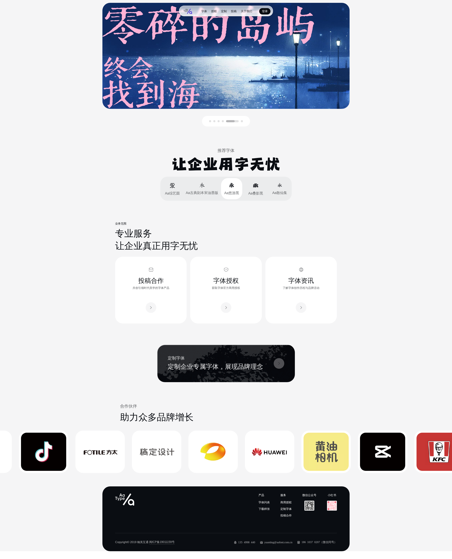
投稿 (234, 11)
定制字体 (286, 508)
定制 (224, 11)
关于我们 (246, 11)
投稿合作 (286, 515)
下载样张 (264, 508)
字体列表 (264, 502)
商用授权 (286, 502)
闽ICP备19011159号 (162, 541)
